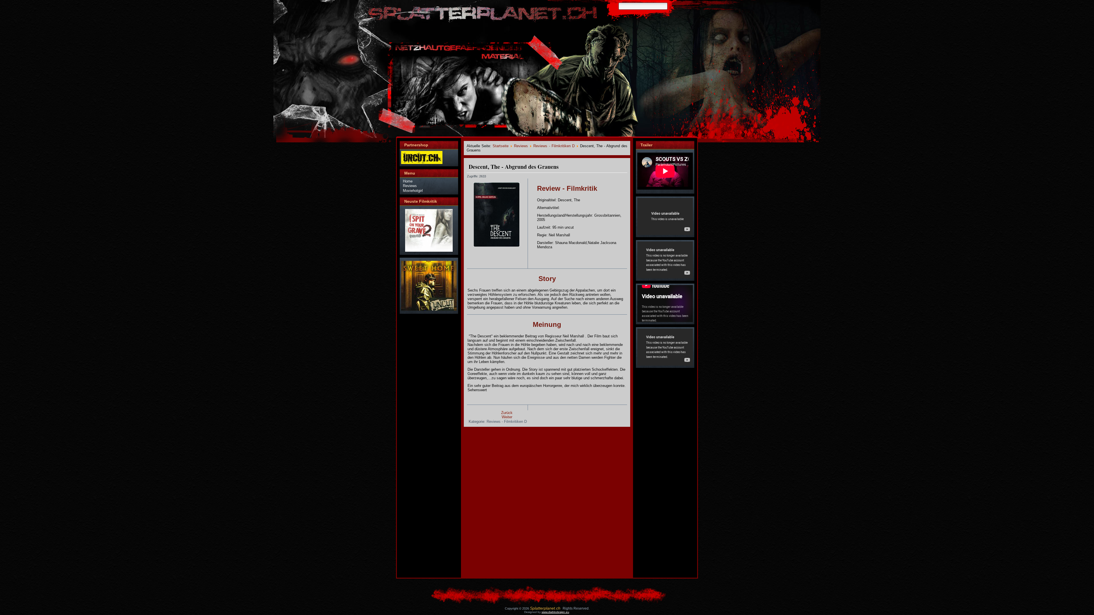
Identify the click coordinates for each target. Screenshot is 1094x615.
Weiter (507, 417)
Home (408, 181)
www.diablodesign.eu (555, 612)
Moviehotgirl (413, 190)
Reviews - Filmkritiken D (553, 146)
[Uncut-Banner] (421, 163)
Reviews (410, 186)
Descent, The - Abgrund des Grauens (514, 167)
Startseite (501, 146)
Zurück (507, 413)
